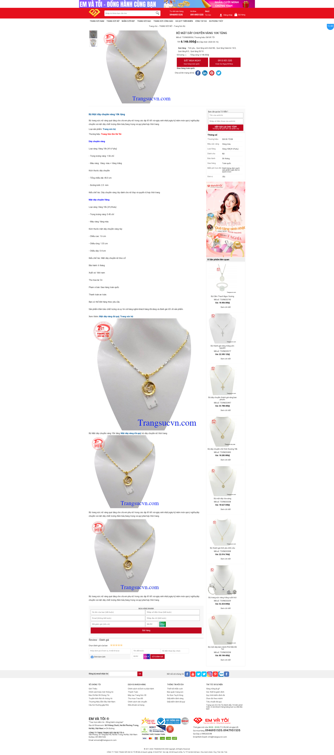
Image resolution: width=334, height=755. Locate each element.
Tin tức (208, 15)
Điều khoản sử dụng (136, 705)
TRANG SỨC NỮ (112, 21)
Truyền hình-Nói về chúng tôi (100, 698)
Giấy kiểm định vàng (175, 698)
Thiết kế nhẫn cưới (175, 689)
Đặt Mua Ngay (192, 62)
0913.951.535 (224, 62)
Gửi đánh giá (157, 657)
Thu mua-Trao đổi (135, 698)
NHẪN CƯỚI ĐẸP (128, 21)
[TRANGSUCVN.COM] (94, 16)
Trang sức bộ (109, 129)
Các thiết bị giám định (215, 692)
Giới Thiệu (93, 689)
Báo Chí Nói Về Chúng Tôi (99, 695)
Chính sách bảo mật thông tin (101, 692)
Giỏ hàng (240, 15)
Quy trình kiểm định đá (215, 695)
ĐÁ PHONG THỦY (216, 21)
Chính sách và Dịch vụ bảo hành (141, 689)
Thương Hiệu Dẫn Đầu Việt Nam (102, 702)
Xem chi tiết (226, 307)
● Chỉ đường (109, 728)
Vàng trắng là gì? (213, 689)
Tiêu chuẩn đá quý (214, 702)
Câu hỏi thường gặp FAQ (99, 705)
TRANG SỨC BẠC (144, 21)
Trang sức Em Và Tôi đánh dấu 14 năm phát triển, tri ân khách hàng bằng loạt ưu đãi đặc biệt (224, 707)
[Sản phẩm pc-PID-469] (225, 219)
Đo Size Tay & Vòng (175, 695)
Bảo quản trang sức (175, 692)
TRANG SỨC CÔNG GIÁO (163, 21)
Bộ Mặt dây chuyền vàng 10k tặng (107, 114)
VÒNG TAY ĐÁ (201, 21)
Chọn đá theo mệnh (214, 698)
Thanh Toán (133, 692)
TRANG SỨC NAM (97, 21)
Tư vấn (330, 26)
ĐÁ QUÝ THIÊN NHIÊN (184, 21)
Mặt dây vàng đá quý (109, 316)
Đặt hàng (146, 630)
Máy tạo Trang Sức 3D (137, 695)
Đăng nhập (227, 15)
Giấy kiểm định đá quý (176, 702)
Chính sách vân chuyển (137, 702)
